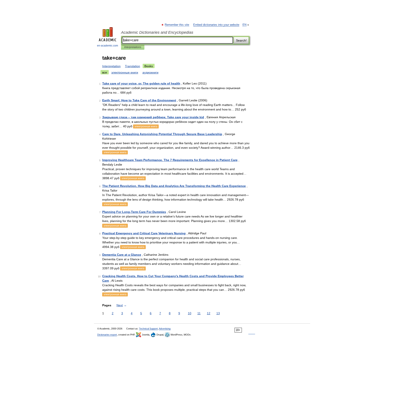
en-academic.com (107, 45)
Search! (241, 40)
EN (244, 24)
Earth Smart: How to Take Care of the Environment (139, 100)
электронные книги (124, 72)
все (104, 72)
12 (208, 313)
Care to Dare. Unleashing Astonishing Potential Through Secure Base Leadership (162, 134)
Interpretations (132, 47)
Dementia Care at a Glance (121, 254)
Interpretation (111, 66)
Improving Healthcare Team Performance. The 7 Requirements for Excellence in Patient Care (170, 160)
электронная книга (145, 126)
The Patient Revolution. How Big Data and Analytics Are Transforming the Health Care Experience (174, 186)
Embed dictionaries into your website (216, 24)
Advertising (165, 328)
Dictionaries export (107, 334)
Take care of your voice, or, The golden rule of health (141, 83)
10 (189, 313)
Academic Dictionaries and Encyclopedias (157, 32)
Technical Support (148, 328)
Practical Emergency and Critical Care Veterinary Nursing (144, 233)
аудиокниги (150, 72)
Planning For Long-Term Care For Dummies (134, 212)
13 (218, 313)
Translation (132, 66)
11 (199, 313)
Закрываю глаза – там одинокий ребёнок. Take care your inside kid (153, 117)
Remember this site (177, 24)
